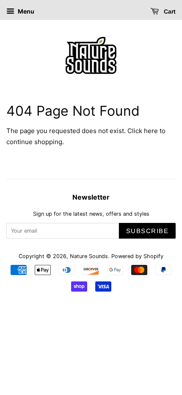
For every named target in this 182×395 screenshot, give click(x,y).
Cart (169, 11)
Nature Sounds (89, 256)
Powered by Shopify (137, 256)
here (151, 131)
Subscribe (147, 230)
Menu (25, 11)
